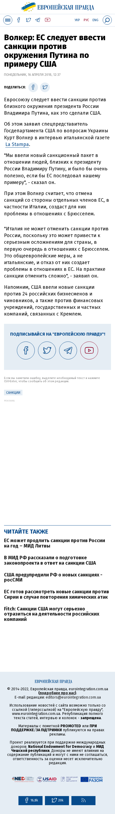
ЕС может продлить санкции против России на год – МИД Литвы (54, 543)
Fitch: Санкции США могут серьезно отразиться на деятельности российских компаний (51, 614)
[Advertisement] (57, 459)
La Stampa (17, 144)
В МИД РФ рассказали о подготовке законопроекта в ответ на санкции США (50, 560)
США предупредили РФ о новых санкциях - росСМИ (53, 577)
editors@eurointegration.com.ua (73, 697)
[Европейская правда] (57, 6)
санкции (13, 393)
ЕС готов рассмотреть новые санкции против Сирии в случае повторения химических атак (56, 594)
